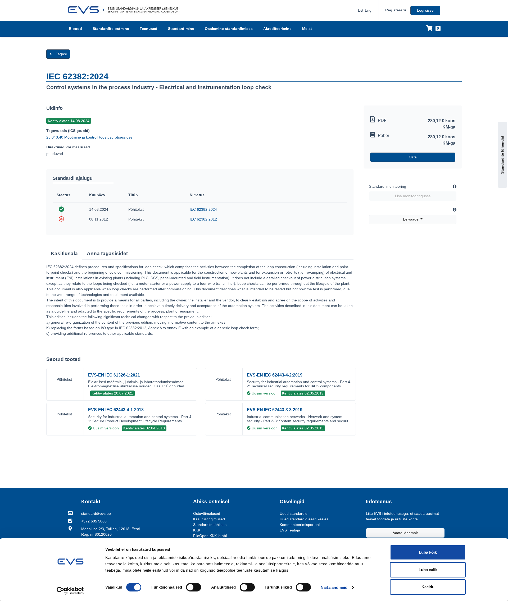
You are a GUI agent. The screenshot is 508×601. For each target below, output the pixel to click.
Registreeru (395, 10)
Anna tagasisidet (107, 253)
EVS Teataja (290, 530)
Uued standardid (293, 513)
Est (360, 10)
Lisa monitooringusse (413, 196)
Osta (413, 157)
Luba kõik (428, 552)
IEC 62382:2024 (203, 209)
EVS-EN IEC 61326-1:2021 (114, 375)
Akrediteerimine (277, 28)
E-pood (75, 28)
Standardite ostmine (111, 28)
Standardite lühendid (502, 155)
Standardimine (181, 28)
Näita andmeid (334, 587)
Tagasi (61, 54)
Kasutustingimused (209, 519)
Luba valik (428, 569)
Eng (368, 10)
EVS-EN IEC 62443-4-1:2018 (116, 409)
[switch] (193, 587)
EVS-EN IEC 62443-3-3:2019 (274, 409)
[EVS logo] (125, 10)
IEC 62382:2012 (203, 219)
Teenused (148, 28)
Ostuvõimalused (206, 513)
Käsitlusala (64, 253)
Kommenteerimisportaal (300, 524)
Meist (307, 28)
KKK (196, 530)
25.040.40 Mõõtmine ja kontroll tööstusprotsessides (89, 137)
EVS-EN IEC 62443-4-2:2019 (274, 375)
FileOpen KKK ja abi (210, 536)
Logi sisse (425, 10)
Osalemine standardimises (229, 28)
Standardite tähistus (209, 524)
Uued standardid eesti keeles (304, 519)
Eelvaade (411, 219)
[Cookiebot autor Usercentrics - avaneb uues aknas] (70, 591)
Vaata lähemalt (405, 533)
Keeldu (427, 587)
